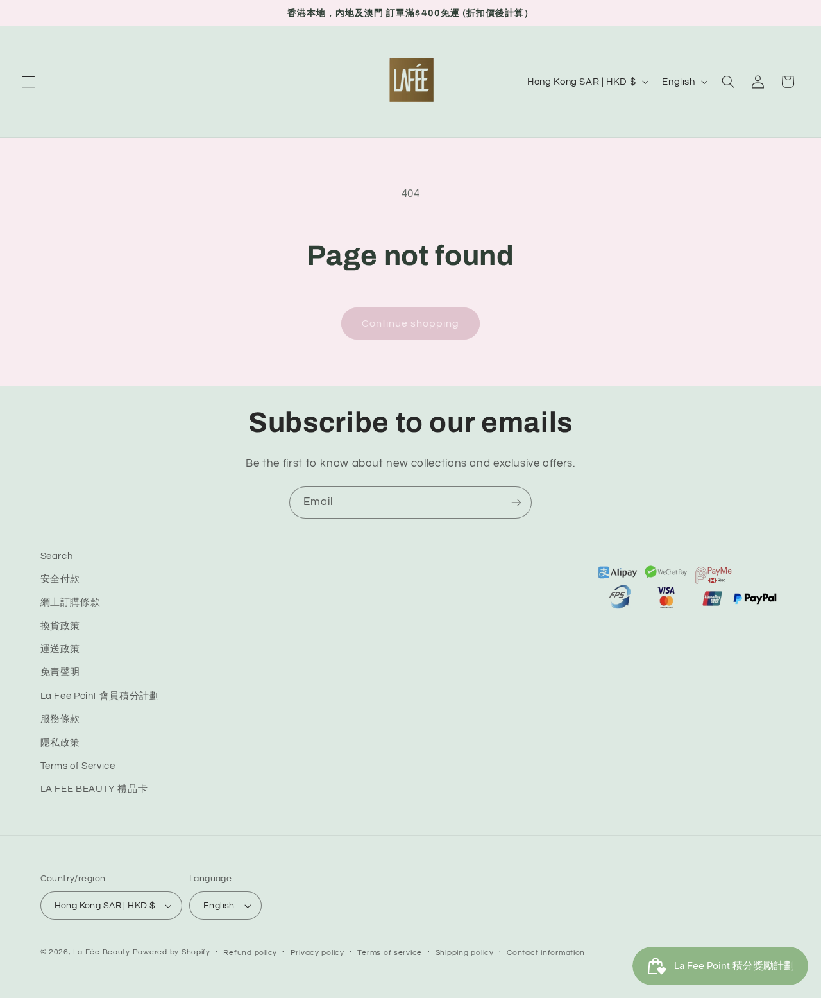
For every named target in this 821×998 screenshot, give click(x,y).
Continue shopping (411, 323)
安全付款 (60, 579)
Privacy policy (317, 952)
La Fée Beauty (101, 952)
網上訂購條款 (70, 602)
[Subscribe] (516, 502)
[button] (28, 81)
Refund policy (250, 952)
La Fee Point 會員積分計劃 (100, 696)
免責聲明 (60, 672)
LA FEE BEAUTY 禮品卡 (94, 789)
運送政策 (60, 649)
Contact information (546, 952)
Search (56, 556)
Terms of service (389, 952)
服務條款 (60, 719)
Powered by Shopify (171, 952)
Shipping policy (465, 952)
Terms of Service (77, 766)
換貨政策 (60, 626)
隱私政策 (60, 743)
